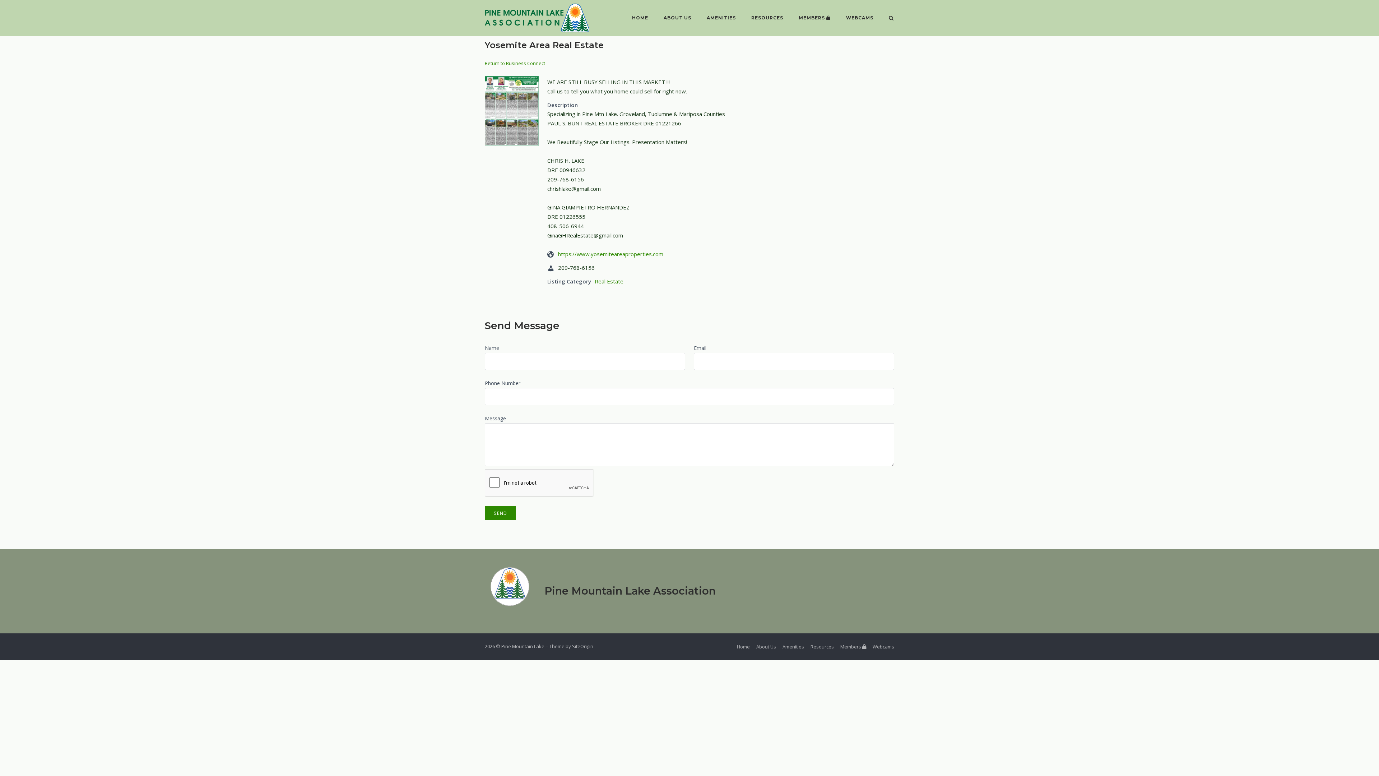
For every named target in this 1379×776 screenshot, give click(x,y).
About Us (677, 17)
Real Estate (609, 281)
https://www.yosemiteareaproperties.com (610, 254)
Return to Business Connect (515, 63)
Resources (767, 17)
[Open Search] (891, 18)
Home (640, 17)
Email (700, 348)
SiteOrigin (582, 646)
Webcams (859, 17)
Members (812, 17)
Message (495, 418)
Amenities (721, 17)
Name (492, 348)
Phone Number (502, 383)
